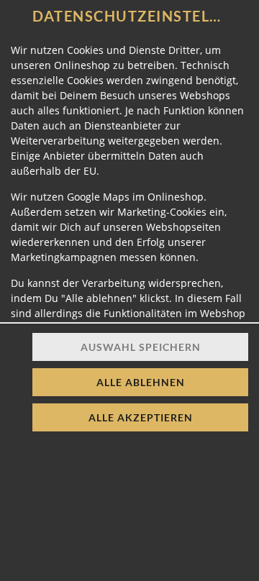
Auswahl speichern (141, 347)
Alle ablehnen (140, 382)
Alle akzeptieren (140, 417)
